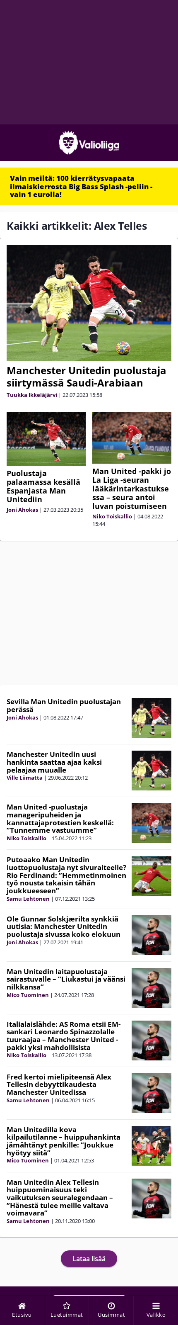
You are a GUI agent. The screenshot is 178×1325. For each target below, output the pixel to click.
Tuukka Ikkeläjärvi (32, 395)
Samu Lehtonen (28, 898)
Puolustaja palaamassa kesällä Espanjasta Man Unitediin (43, 486)
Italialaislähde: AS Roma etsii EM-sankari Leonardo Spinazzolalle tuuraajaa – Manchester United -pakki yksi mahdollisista (63, 1035)
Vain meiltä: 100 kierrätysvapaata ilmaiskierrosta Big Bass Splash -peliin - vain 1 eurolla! (81, 186)
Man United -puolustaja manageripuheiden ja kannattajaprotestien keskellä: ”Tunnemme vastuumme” (60, 818)
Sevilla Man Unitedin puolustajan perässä (64, 705)
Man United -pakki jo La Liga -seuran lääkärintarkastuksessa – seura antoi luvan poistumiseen (131, 488)
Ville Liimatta (25, 777)
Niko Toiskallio (112, 516)
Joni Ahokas (22, 509)
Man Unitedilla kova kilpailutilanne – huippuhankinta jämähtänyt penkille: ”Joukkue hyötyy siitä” (63, 1141)
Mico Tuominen (28, 995)
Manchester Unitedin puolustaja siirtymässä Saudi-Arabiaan (86, 376)
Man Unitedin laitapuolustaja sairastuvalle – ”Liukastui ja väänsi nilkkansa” (66, 979)
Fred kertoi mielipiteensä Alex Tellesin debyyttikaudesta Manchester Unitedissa (59, 1084)
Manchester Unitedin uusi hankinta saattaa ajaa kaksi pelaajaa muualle (54, 761)
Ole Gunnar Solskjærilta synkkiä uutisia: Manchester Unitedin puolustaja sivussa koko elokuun (63, 926)
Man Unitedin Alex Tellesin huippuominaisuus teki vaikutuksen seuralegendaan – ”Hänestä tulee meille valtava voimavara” (60, 1197)
